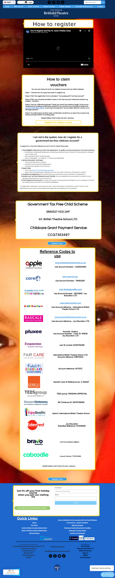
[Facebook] (54, 2)
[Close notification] (112, 567)
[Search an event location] (103, 2)
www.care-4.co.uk (70, 277)
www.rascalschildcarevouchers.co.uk (70, 317)
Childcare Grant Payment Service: (58, 228)
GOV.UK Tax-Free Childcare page (43, 170)
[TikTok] (62, 2)
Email (57, 494)
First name (58, 487)
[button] (33, 6)
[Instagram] (49, 2)
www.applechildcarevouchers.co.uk (70, 263)
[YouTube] (58, 2)
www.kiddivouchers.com (70, 303)
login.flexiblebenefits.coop (70, 289)
